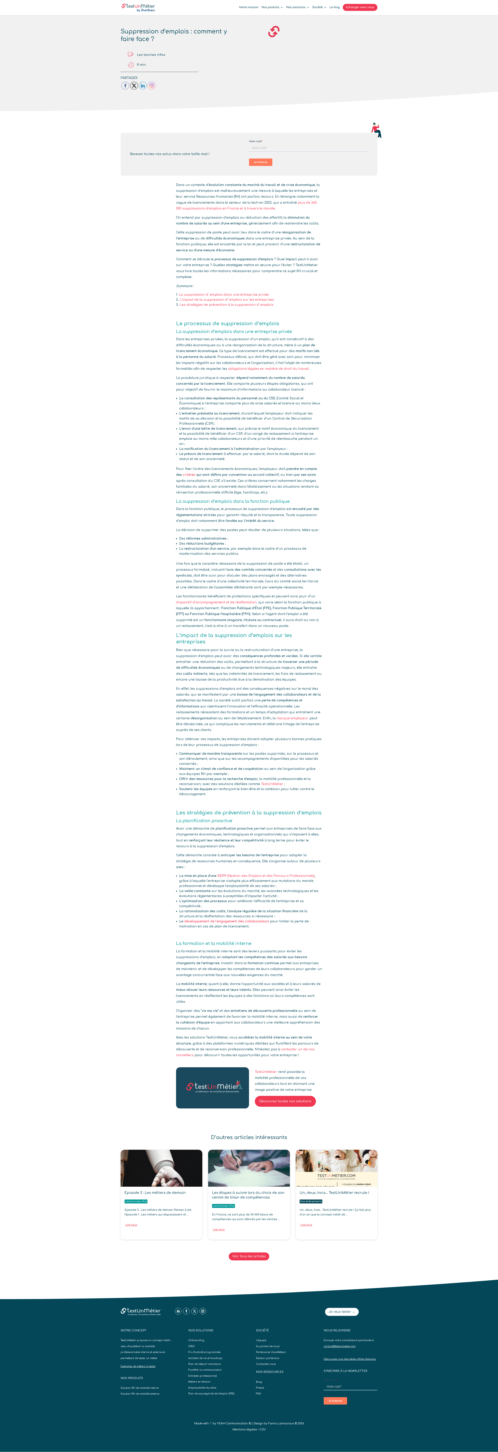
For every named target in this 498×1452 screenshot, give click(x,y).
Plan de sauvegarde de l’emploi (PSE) (211, 1393)
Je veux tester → (342, 1312)
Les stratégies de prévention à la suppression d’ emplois (226, 305)
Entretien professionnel (202, 1376)
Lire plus (131, 1224)
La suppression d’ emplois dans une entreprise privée (224, 294)
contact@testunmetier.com (340, 1346)
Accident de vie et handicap (205, 1358)
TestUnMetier (272, 784)
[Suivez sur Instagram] (202, 1311)
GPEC (191, 1346)
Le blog (335, 7)
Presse (260, 1387)
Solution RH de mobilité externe (140, 1393)
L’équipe (261, 1340)
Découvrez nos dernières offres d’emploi (350, 1359)
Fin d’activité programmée (204, 1352)
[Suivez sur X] (194, 1311)
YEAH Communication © (234, 1423)
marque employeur (293, 718)
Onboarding (196, 1340)
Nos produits (270, 7)
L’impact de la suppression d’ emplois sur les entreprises (227, 299)
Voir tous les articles (249, 1256)
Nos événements (311, 1201)
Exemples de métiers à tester (138, 1366)
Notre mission (249, 7)
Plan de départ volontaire (204, 1364)
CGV (263, 1429)
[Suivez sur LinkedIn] (178, 1311)
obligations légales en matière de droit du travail (268, 369)
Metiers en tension (199, 1381)
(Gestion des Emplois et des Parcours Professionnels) (270, 876)
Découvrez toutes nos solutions (285, 1101)
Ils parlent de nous (268, 1346)
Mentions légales (244, 1429)
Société (317, 7)
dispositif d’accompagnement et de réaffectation (216, 602)
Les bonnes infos (151, 55)
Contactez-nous (266, 1364)
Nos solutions (295, 7)
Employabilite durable (202, 1387)
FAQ (258, 1393)
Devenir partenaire (267, 1358)
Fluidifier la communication (205, 1370)
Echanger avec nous (360, 7)
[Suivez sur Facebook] (186, 1311)
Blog (259, 1382)
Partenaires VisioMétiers (271, 1352)
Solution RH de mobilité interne (140, 1388)
